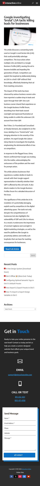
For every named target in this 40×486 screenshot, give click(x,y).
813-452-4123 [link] (20, 397)
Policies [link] (18, 472)
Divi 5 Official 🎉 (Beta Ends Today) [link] (19, 276)
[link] (11, 3)
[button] (36, 3)
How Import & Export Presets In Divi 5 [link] (20, 287)
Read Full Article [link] (12, 249)
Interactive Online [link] (26, 469)
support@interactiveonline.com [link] (20, 374)
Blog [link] (22, 472)
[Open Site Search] (32, 3)
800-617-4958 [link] (20, 400)
